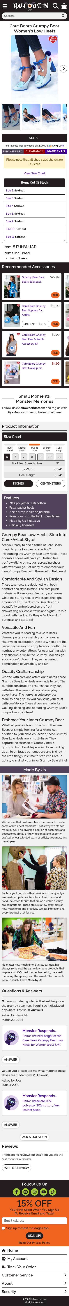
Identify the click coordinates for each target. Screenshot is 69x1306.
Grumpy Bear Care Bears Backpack (33, 279)
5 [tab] (7, 457)
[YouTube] (43, 1192)
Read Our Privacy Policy (34, 1242)
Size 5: (10, 190)
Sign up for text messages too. (27, 1228)
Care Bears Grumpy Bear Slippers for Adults (34, 310)
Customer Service (17, 1275)
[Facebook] (16, 1192)
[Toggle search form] (55, 6)
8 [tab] (32, 457)
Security (9, 1291)
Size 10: (10, 229)
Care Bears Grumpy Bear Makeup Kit (34, 366)
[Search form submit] (63, 15)
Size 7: (9, 205)
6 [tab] (15, 457)
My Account (17, 1258)
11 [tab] (59, 457)
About (7, 1283)
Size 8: (10, 213)
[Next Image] (63, 68)
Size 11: (10, 236)
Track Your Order (21, 1267)
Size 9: (10, 221)
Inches (18, 483)
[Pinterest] (25, 1192)
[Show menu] (5, 6)
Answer (10, 1059)
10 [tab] (50, 457)
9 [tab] (41, 457)
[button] (64, 6)
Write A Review (16, 1168)
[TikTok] (52, 1192)
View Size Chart (34, 173)
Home (12, 1250)
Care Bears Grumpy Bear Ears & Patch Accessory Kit (34, 339)
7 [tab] (24, 457)
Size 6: (10, 198)
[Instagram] (34, 1192)
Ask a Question (34, 1137)
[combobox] (31, 15)
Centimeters (50, 483)
